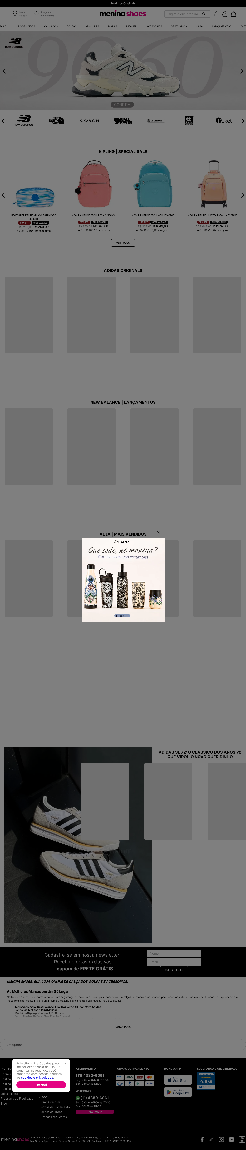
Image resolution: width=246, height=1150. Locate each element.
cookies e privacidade (37, 1077)
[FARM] (123, 580)
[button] (20, 14)
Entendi (41, 1085)
